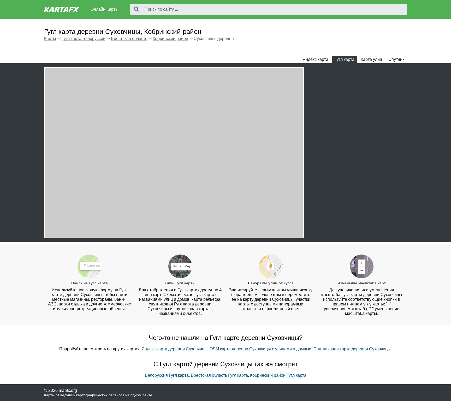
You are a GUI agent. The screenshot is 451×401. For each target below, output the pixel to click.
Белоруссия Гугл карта (167, 375)
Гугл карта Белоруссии (83, 38)
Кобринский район (170, 38)
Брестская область (129, 38)
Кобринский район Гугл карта (278, 375)
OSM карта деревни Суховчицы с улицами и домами (260, 349)
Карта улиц (371, 59)
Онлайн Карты (104, 9)
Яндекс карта (315, 59)
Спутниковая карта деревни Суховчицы (352, 349)
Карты (50, 38)
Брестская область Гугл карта (219, 375)
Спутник (396, 59)
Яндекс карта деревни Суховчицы (174, 349)
